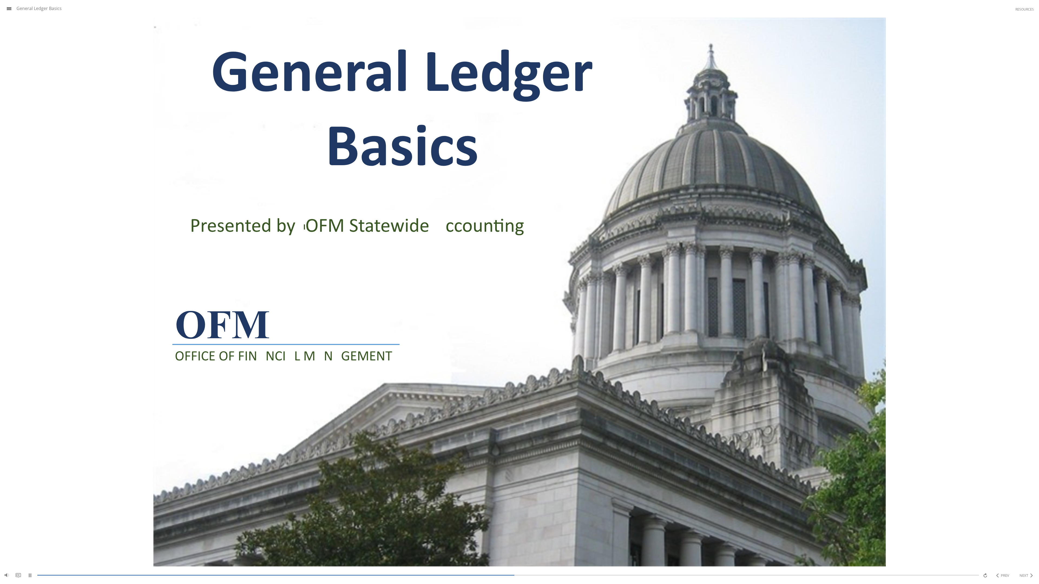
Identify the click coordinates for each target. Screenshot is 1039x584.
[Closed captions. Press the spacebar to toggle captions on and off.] (18, 575)
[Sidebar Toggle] (7, 9)
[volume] (7, 575)
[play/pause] (30, 575)
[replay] (986, 575)
